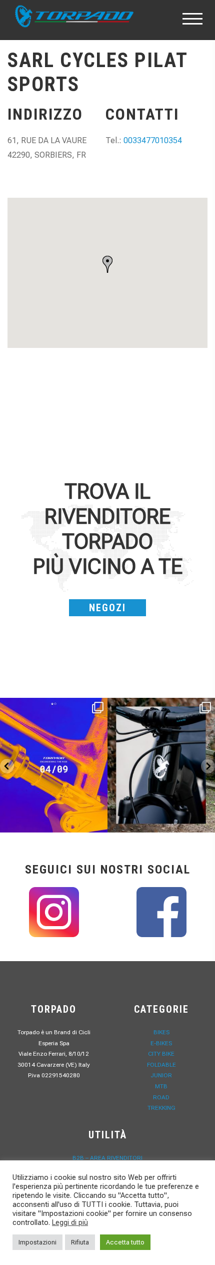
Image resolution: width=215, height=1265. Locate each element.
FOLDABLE (161, 1064)
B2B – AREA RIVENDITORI (107, 1157)
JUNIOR (161, 1075)
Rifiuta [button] (80, 1242)
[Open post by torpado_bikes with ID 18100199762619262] (54, 765)
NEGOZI (107, 608)
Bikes (162, 1032)
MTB (161, 1086)
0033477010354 (153, 140)
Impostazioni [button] (37, 1242)
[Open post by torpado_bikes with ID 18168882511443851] (161, 765)
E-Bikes (161, 1043)
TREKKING (162, 1107)
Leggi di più (70, 1222)
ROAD (161, 1097)
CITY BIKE (161, 1053)
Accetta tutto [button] (125, 1242)
